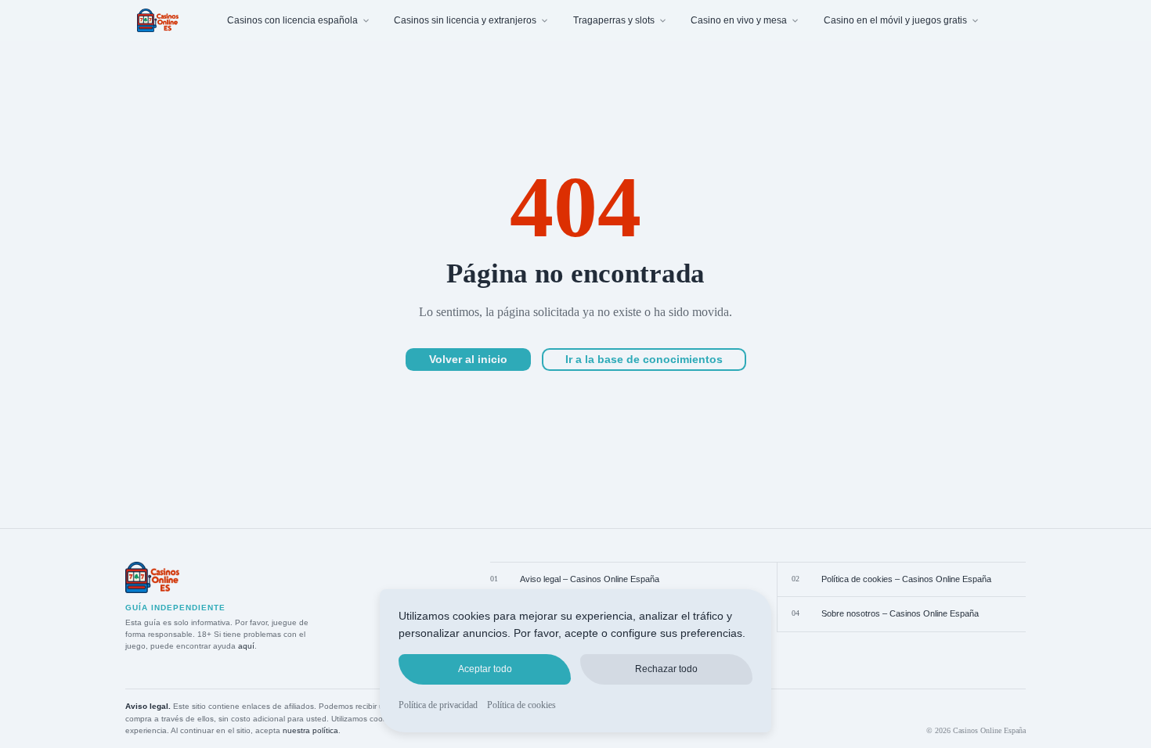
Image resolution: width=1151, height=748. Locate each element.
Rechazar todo (666, 668)
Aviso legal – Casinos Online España (589, 579)
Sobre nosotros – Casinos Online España (900, 613)
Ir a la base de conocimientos (644, 359)
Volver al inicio (468, 359)
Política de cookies (521, 704)
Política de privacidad (438, 704)
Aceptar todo (485, 668)
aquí (246, 646)
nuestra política (310, 730)
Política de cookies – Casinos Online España (906, 579)
